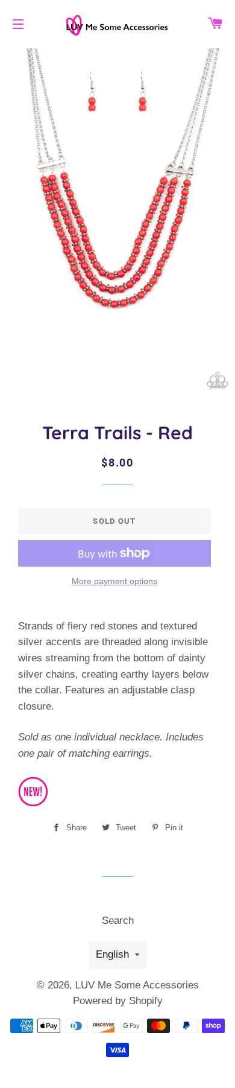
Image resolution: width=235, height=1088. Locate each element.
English (112, 954)
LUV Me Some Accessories (137, 985)
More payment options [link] (114, 581)
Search (118, 920)
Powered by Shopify (118, 1001)
